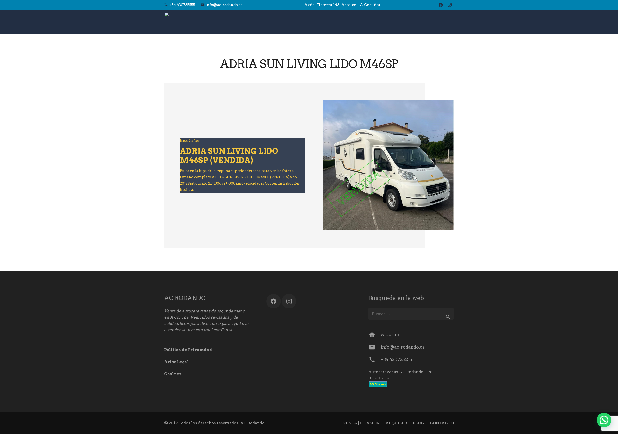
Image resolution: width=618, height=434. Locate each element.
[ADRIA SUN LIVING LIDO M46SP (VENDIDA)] (388, 165)
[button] (604, 420)
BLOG (418, 423)
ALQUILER (396, 423)
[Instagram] (449, 4)
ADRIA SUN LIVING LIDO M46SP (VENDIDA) (229, 155)
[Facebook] (440, 4)
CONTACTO (442, 423)
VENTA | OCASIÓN (361, 423)
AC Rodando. (253, 423)
